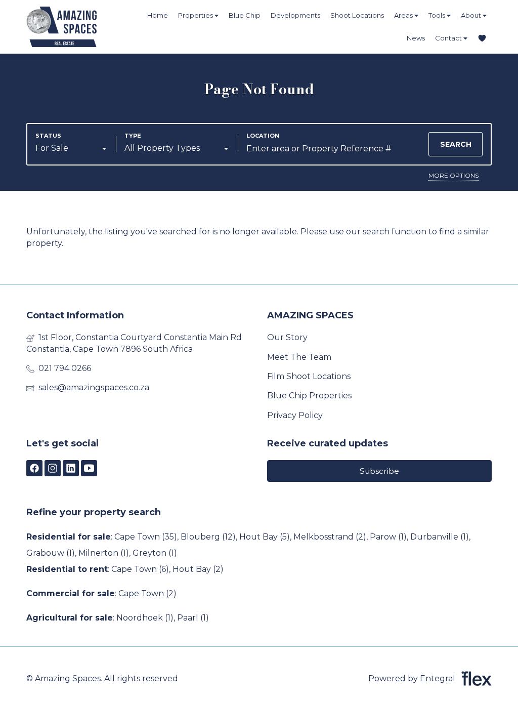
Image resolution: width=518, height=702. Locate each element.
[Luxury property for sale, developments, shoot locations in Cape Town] (82, 27)
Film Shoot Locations (309, 376)
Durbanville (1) (439, 537)
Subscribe (379, 471)
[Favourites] (482, 38)
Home (157, 15)
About (472, 15)
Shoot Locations (357, 15)
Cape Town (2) (147, 593)
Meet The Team (299, 357)
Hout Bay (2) (198, 569)
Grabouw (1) (50, 553)
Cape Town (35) (145, 537)
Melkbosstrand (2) (329, 537)
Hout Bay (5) (264, 537)
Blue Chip (245, 15)
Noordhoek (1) (145, 618)
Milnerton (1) (103, 553)
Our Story (287, 337)
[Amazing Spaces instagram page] (53, 468)
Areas (404, 15)
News (416, 38)
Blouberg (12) (208, 537)
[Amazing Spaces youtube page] (89, 468)
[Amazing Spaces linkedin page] (71, 468)
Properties (196, 15)
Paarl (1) (193, 618)
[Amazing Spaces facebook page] (34, 468)
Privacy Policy (295, 415)
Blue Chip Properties (309, 395)
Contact (449, 38)
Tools (437, 15)
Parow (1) (388, 537)
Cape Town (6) (140, 569)
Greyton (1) (155, 553)
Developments (295, 15)
